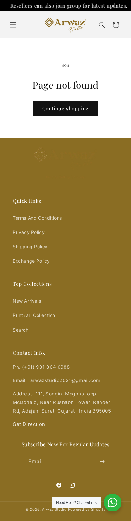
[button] (13, 25)
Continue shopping (65, 108)
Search (21, 329)
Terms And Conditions (37, 218)
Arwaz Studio (54, 509)
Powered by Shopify (87, 509)
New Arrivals (27, 301)
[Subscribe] (102, 461)
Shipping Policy (30, 246)
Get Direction (29, 424)
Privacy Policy (29, 232)
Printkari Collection (34, 315)
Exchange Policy (31, 261)
